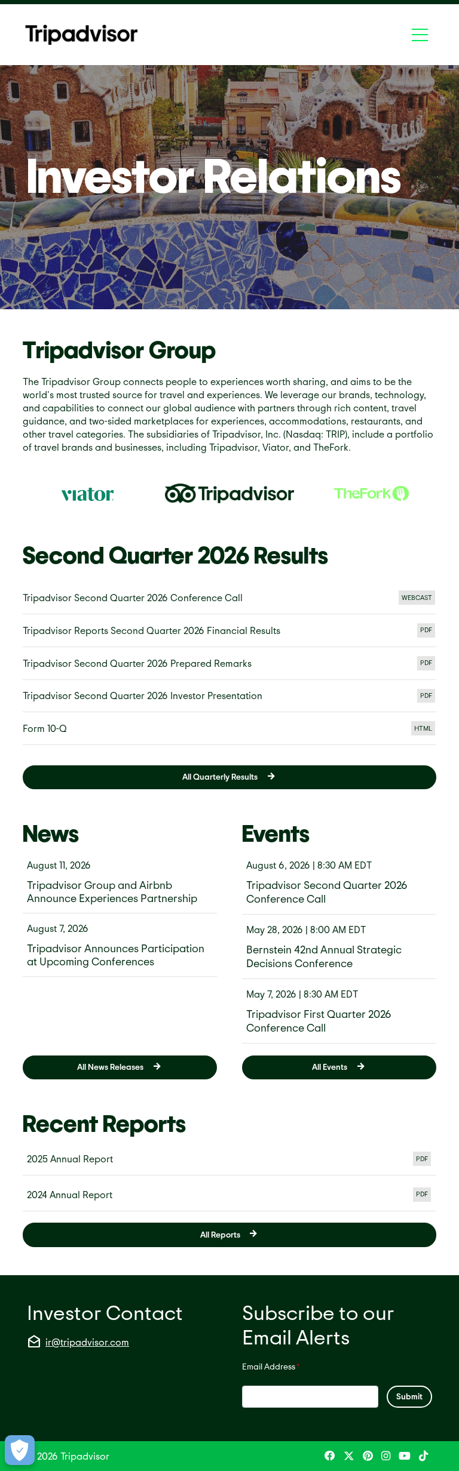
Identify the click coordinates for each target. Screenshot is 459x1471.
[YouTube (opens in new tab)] (404, 1456)
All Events (329, 1066)
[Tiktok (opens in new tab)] (423, 1456)
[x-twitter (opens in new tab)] (349, 1456)
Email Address (270, 1366)
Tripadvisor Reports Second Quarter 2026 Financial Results (229, 633)
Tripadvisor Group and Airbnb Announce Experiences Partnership (112, 891)
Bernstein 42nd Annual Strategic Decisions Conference (324, 956)
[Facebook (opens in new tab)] (329, 1456)
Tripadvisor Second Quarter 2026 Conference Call (229, 600)
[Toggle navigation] (420, 34)
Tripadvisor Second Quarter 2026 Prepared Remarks (229, 666)
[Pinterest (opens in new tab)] (368, 1456)
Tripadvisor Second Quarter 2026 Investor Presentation (229, 698)
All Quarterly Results (220, 776)
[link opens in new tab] (88, 494)
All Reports (220, 1234)
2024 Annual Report (229, 1195)
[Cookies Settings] (20, 1450)
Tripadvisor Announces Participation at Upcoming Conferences (115, 954)
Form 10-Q (229, 731)
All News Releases (110, 1066)
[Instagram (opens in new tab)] (385, 1456)
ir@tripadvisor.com (87, 1341)
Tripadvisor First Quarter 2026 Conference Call (318, 1020)
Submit (409, 1396)
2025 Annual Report (229, 1160)
